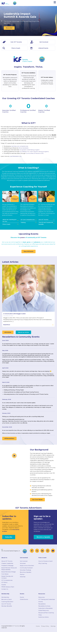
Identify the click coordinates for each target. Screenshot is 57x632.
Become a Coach (6, 599)
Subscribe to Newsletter (45, 608)
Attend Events (43, 48)
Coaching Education (7, 601)
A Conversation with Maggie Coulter (14, 313)
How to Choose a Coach (45, 561)
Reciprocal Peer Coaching (46, 612)
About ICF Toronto (6, 561)
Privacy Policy (45, 626)
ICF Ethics (4, 582)
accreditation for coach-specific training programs (34, 151)
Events (22, 597)
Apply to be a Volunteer (27, 565)
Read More (6, 324)
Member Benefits (6, 606)
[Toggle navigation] (55, 2)
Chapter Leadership (7, 563)
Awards (3, 584)
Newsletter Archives (44, 606)
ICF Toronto (15, 626)
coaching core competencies (19, 146)
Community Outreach (26, 567)
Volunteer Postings (25, 570)
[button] (2, 21)
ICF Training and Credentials (46, 599)
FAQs (40, 615)
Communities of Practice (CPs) (34, 153)
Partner (22, 574)
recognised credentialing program (29, 149)
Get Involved (23, 561)
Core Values (4, 574)
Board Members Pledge (8, 572)
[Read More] (53, 325)
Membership (5, 597)
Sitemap (53, 626)
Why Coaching (42, 563)
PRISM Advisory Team (7, 587)
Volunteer (23, 563)
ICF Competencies (6, 580)
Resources (41, 597)
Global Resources (43, 610)
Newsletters (41, 604)
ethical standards (23, 148)
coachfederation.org (15, 156)
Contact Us (4, 589)
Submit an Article (43, 617)
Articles (40, 601)
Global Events (24, 599)
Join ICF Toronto (6, 604)
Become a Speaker (25, 572)
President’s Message (7, 565)
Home (38, 626)
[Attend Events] (31, 48)
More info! (9, 28)
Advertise (22, 576)
